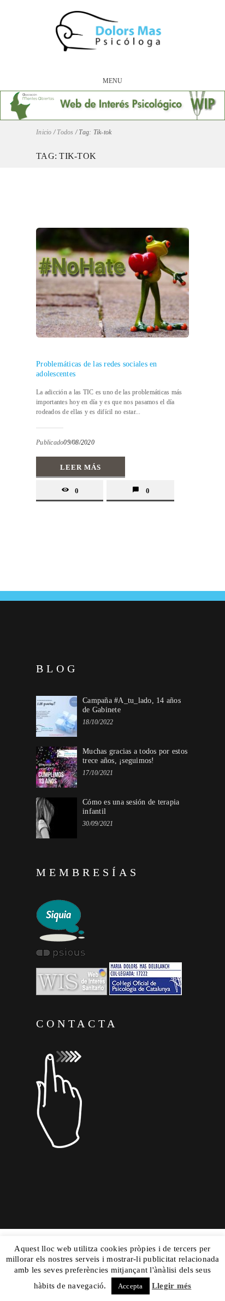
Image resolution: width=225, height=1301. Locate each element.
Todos (65, 132)
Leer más (80, 467)
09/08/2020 (78, 442)
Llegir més (172, 1285)
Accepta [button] (130, 1286)
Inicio (44, 132)
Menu (113, 81)
